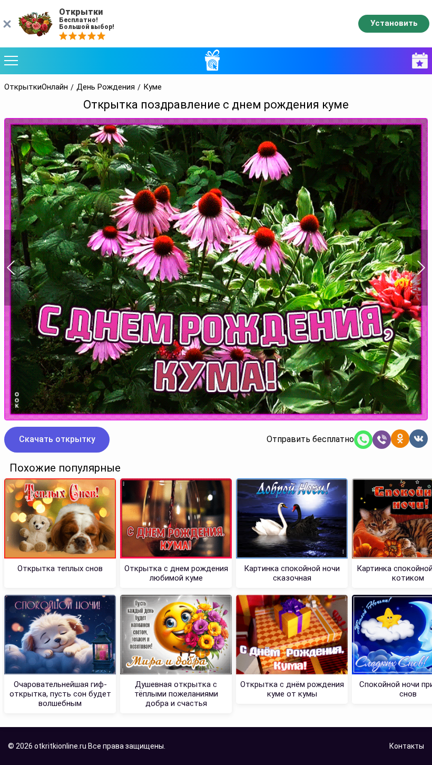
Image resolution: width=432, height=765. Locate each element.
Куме (152, 87)
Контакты (406, 746)
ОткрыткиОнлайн (36, 87)
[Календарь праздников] (417, 61)
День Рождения (105, 87)
